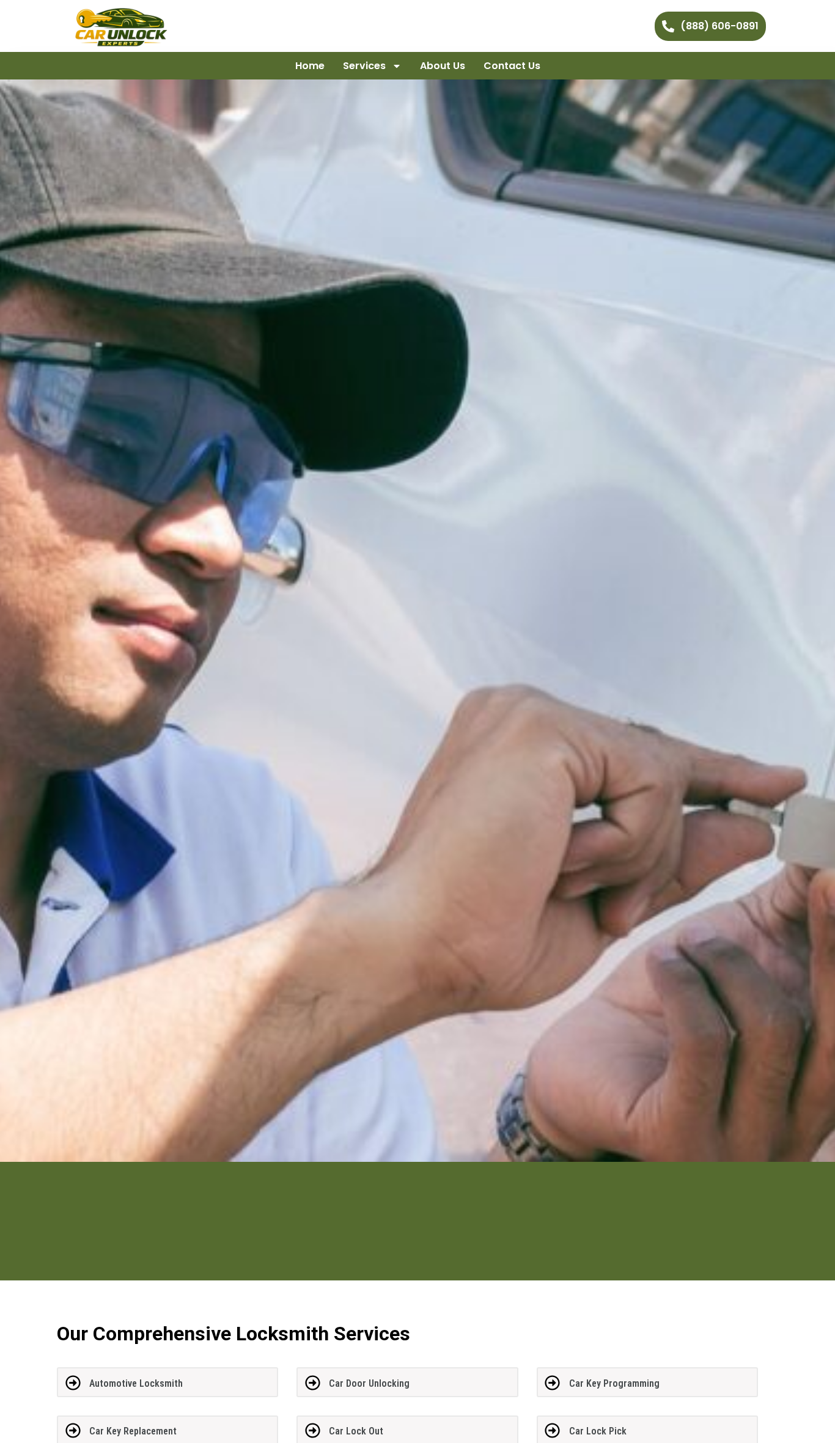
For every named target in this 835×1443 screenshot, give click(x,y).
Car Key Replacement (133, 1431)
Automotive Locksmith (136, 1383)
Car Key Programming (614, 1383)
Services (364, 66)
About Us (442, 66)
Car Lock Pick (598, 1431)
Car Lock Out (356, 1431)
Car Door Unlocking (369, 1383)
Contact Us (512, 66)
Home (310, 66)
